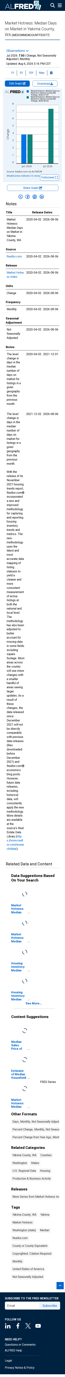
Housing (45, 1170)
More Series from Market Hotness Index (37, 1196)
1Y (12, 73)
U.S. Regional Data (24, 1170)
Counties (46, 1155)
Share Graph (31, 188)
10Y (31, 73)
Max (41, 73)
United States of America (28, 1269)
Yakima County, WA (24, 1155)
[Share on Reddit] (34, 197)
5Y (21, 73)
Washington (19, 1163)
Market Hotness (22, 1222)
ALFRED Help (13, 1350)
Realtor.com (14, 256)
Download (44, 83)
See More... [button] (34, 1003)
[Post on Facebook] (27, 197)
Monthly (17, 1261)
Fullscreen (48, 177)
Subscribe (49, 1306)
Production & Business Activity (31, 1178)
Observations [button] (16, 50)
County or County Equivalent (29, 1246)
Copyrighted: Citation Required (31, 1253)
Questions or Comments (20, 1344)
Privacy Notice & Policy (19, 1367)
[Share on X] (20, 197)
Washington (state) (24, 1230)
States (35, 1163)
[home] (23, 5)
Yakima (44, 1214)
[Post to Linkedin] (42, 197)
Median (44, 1230)
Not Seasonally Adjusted (27, 1277)
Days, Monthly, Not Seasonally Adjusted (37, 1121)
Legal (8, 1360)
